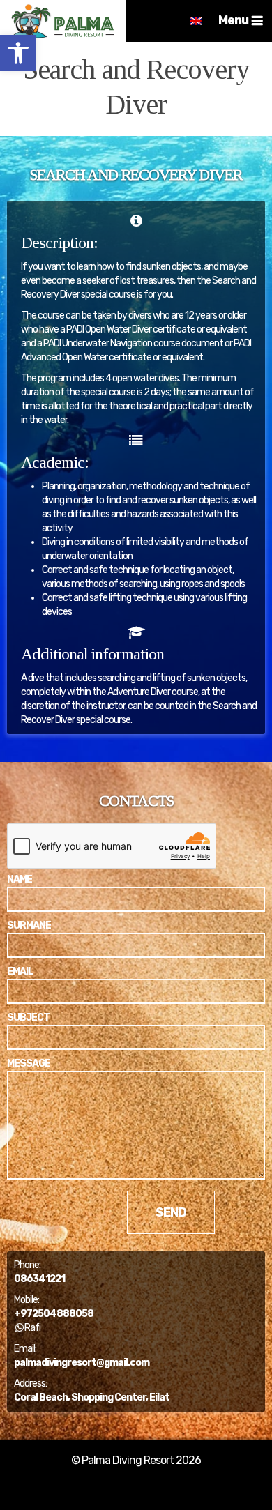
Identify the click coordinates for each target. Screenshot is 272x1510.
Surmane (29, 925)
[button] (18, 53)
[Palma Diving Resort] (63, 21)
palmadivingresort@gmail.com (81, 1362)
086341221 (39, 1279)
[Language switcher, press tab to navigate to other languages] (196, 21)
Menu (233, 20)
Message (28, 1063)
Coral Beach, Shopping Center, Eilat (91, 1397)
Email (20, 971)
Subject (28, 1017)
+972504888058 (53, 1314)
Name (19, 879)
